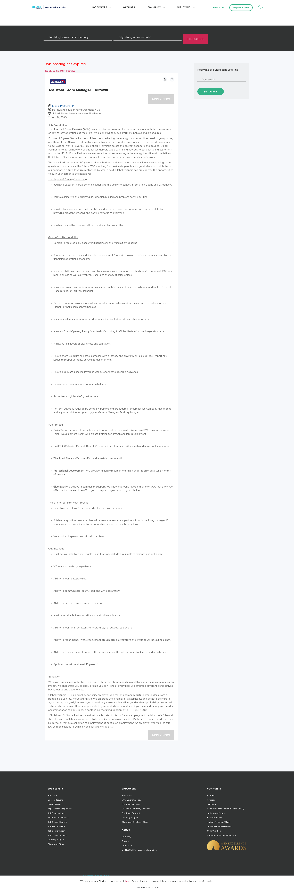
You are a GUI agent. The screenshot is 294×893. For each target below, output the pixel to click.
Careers (125, 841)
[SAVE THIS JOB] (172, 79)
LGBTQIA (211, 804)
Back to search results (60, 70)
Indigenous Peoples (216, 813)
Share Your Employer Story (135, 822)
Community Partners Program (221, 835)
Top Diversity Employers (60, 809)
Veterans (211, 800)
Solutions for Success (58, 818)
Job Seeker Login (56, 831)
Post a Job (218, 7)
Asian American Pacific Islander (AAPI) (225, 809)
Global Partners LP (63, 106)
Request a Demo (241, 7)
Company (126, 837)
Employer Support (131, 813)
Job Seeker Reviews (57, 822)
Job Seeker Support (58, 835)
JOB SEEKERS (99, 7)
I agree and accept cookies (147, 887)
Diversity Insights (56, 840)
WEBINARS (129, 7)
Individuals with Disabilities (220, 826)
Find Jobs (52, 795)
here (127, 881)
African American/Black (218, 822)
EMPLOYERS (183, 7)
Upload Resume (55, 800)
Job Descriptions (56, 813)
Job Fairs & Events (56, 826)
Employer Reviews (131, 804)
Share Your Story (56, 844)
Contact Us (127, 845)
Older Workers (214, 831)
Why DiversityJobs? (131, 800)
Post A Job (127, 795)
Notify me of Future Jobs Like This (217, 69)
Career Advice (55, 804)
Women (211, 795)
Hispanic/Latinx (214, 818)
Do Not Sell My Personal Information (139, 850)
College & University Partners (136, 809)
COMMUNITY (154, 7)
